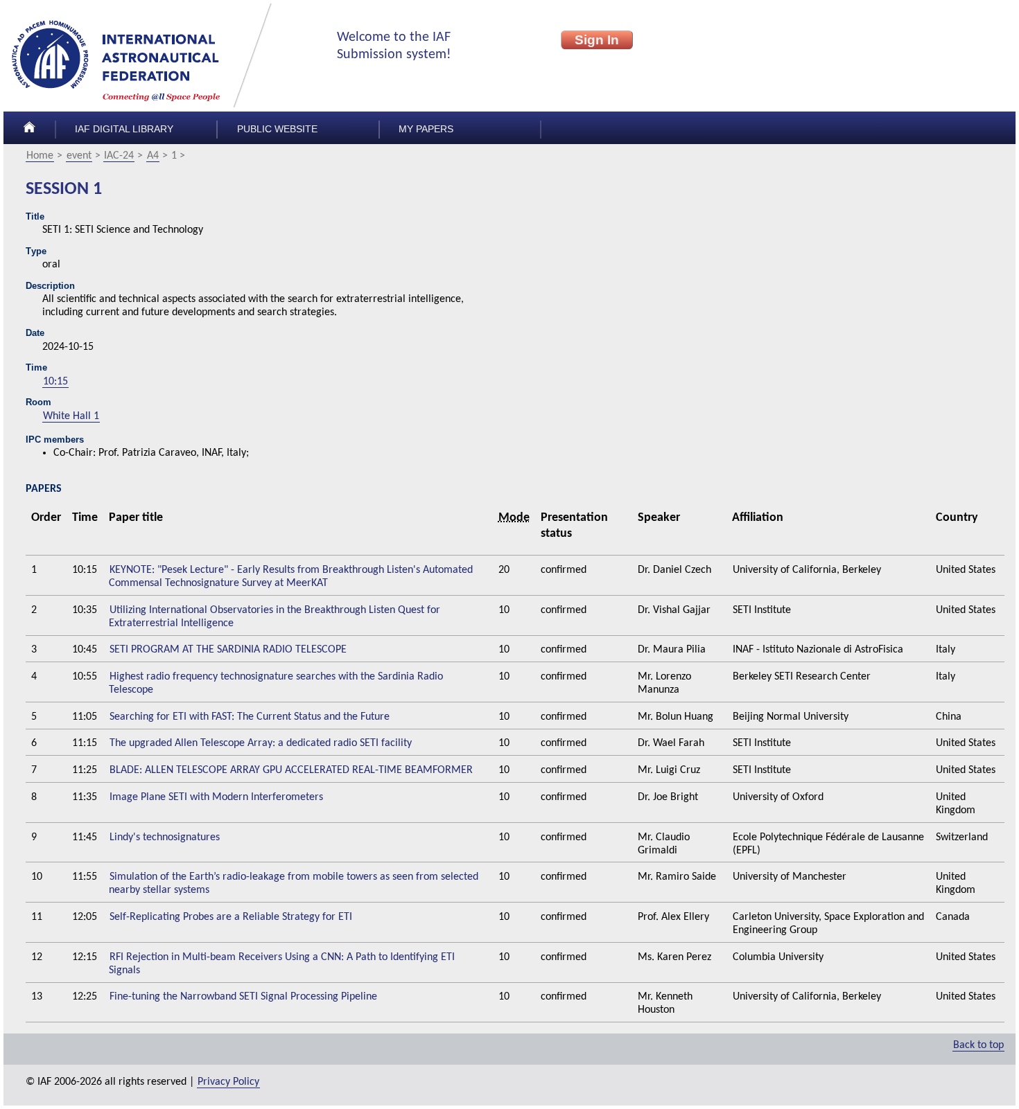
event (79, 155)
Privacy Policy (228, 1082)
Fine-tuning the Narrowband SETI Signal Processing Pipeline (243, 996)
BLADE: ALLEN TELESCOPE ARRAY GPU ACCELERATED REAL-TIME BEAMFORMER (291, 770)
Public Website (277, 129)
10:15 (55, 381)
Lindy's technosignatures (165, 837)
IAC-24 (119, 155)
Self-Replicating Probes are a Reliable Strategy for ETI (231, 917)
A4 (153, 155)
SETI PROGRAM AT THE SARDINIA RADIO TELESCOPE (228, 649)
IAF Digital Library (124, 129)
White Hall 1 (71, 416)
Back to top (978, 1045)
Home (39, 155)
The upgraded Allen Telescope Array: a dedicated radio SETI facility (261, 743)
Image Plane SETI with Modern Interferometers (216, 797)
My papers (426, 129)
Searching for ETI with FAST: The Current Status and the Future (250, 716)
